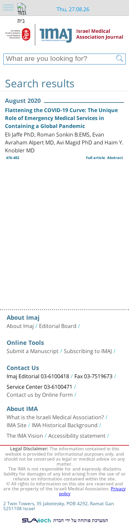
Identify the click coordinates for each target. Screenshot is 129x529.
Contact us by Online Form (40, 394)
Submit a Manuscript (33, 350)
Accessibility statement (77, 435)
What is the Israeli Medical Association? (55, 417)
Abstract (115, 157)
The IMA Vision (25, 435)
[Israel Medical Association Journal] (64, 37)
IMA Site (16, 424)
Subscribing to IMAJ (88, 350)
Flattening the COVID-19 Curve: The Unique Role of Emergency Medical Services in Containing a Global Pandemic (61, 118)
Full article (95, 157)
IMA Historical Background (65, 424)
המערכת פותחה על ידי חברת (80, 520)
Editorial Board (57, 325)
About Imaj (20, 325)
